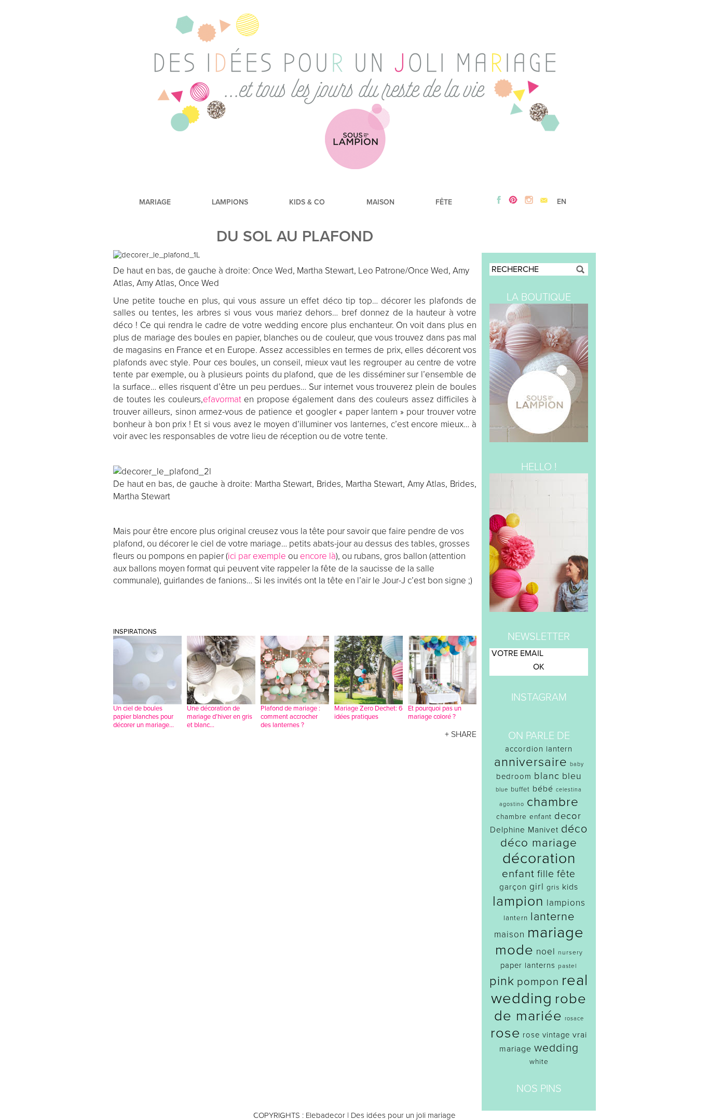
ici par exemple (257, 556)
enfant (518, 873)
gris (553, 887)
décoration (539, 858)
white (539, 1061)
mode (514, 950)
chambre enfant (524, 816)
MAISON (380, 202)
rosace (574, 1018)
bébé (543, 789)
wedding (556, 1048)
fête (566, 874)
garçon (513, 887)
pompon (538, 981)
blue (502, 789)
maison (509, 934)
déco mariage (538, 843)
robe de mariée (540, 1007)
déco (574, 829)
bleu (572, 776)
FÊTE (443, 202)
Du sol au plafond (294, 236)
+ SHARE (460, 734)
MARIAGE (155, 202)
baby (577, 764)
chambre (553, 802)
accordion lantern (538, 749)
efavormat (222, 399)
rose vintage (546, 1035)
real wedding (539, 989)
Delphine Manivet (524, 830)
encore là (318, 556)
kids (570, 887)
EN (561, 201)
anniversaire (530, 762)
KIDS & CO (307, 202)
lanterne (552, 916)
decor (567, 816)
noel (545, 951)
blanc (547, 776)
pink (501, 981)
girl (536, 886)
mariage (555, 932)
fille (545, 874)
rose (505, 1033)
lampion (518, 901)
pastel (567, 965)
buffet (520, 789)
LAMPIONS (230, 202)
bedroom (513, 776)
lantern (515, 918)
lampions (566, 902)
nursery (570, 952)
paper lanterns (527, 965)
